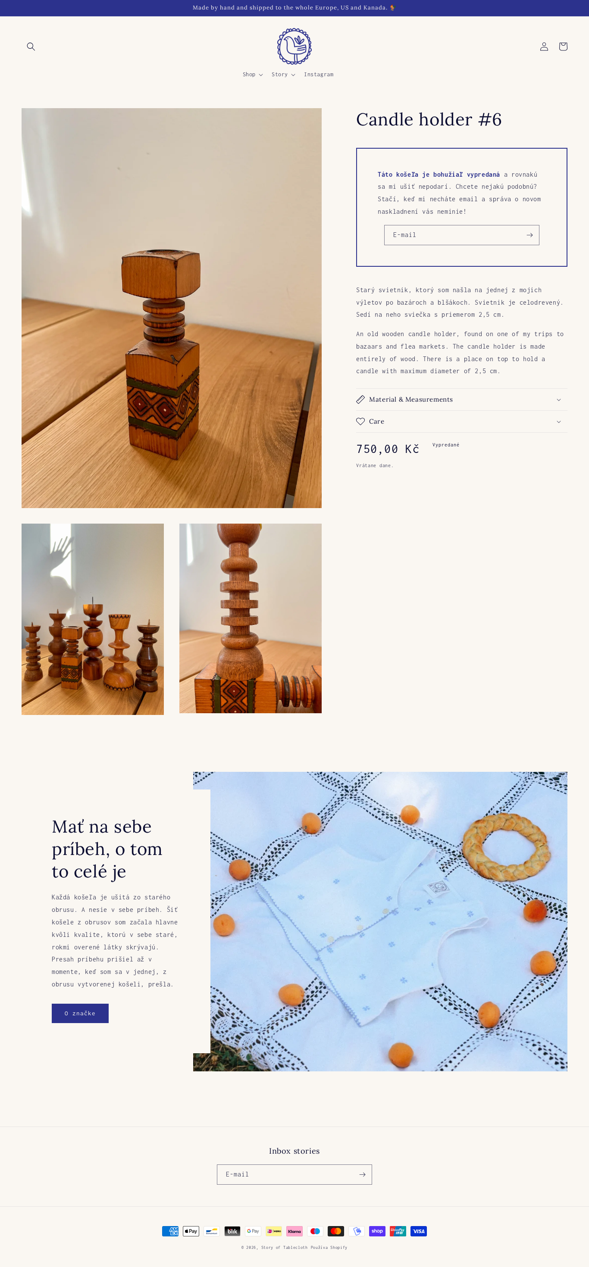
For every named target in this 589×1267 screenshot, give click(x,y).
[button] (31, 46)
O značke (80, 1013)
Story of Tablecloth (284, 1247)
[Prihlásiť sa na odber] (529, 235)
